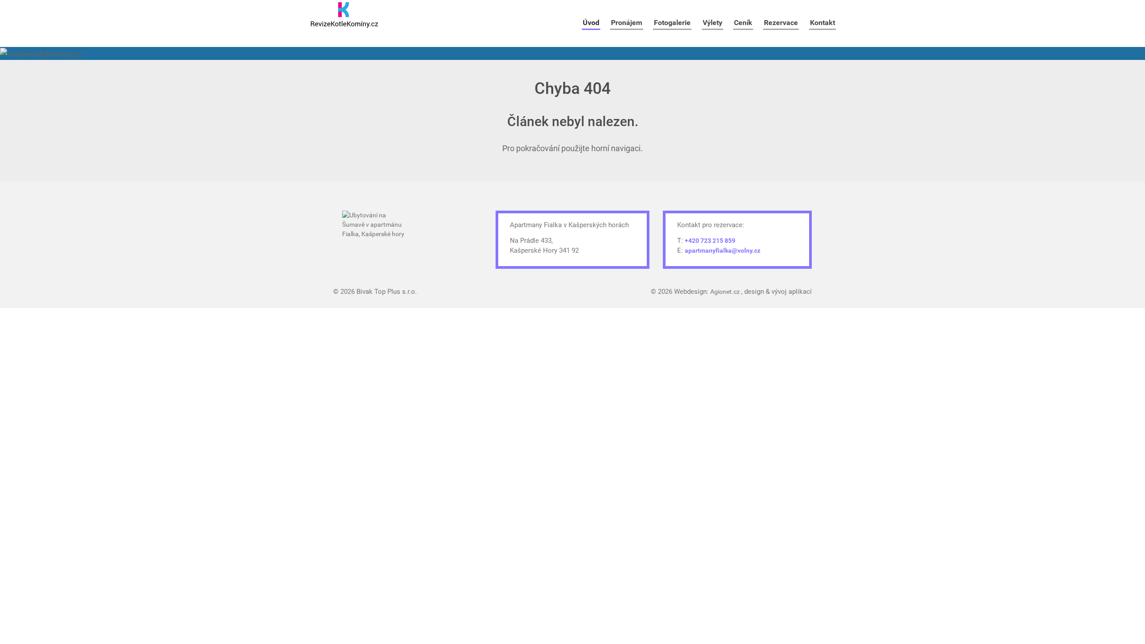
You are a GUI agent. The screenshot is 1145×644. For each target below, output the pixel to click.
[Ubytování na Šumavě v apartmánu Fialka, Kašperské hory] (375, 236)
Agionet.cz (725, 291)
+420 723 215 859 (710, 240)
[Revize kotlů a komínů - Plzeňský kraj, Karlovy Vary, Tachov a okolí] (344, 15)
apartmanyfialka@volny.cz (722, 250)
